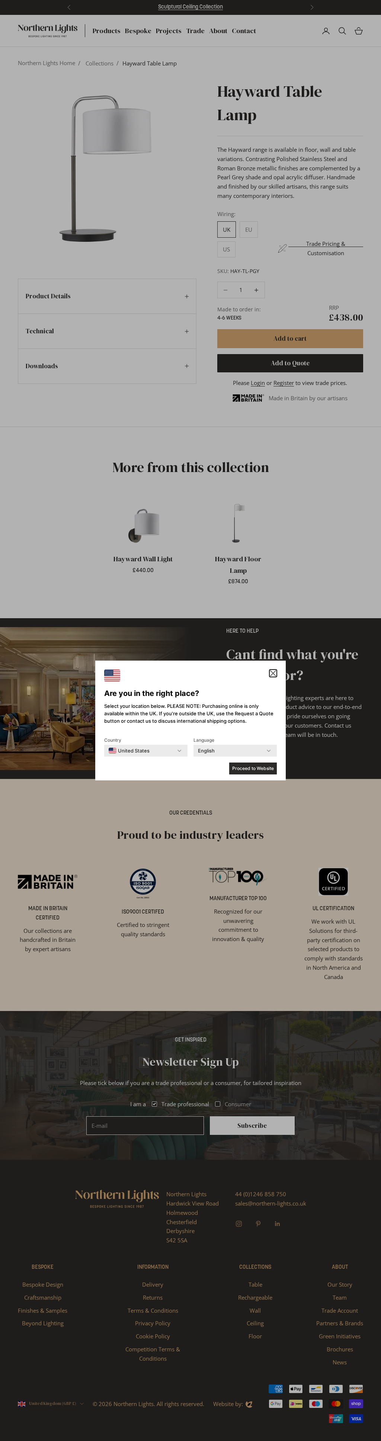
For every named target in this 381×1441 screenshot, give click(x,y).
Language (203, 740)
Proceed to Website (253, 768)
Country (112, 740)
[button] (273, 673)
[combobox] (129, 750)
